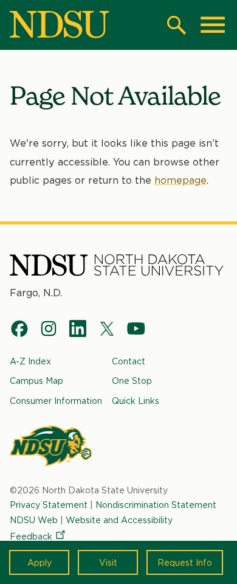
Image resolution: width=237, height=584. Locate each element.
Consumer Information (56, 400)
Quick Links (135, 400)
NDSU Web (34, 520)
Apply (39, 562)
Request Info (184, 562)
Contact (128, 361)
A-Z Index (30, 361)
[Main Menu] (212, 25)
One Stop (132, 380)
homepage (180, 180)
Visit (108, 562)
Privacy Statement (49, 504)
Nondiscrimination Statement (155, 504)
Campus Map (36, 380)
